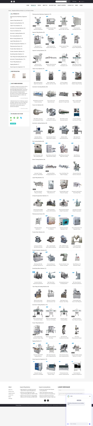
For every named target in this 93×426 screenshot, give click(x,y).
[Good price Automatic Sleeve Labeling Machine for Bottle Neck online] (38, 130)
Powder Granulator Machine (16, 51)
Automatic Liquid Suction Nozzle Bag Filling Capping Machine (77, 193)
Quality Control (62, 5)
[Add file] (68, 424)
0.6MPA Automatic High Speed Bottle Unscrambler (51, 29)
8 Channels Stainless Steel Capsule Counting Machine (47, 390)
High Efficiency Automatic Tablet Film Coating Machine (64, 156)
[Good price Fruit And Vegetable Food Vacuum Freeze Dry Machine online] (76, 112)
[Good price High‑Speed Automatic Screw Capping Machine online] (51, 348)
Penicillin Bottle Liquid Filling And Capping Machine (64, 193)
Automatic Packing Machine (16, 59)
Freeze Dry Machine (14, 30)
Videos (39, 5)
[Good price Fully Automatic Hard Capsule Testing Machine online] (64, 366)
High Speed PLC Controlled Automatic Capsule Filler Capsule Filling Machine (28, 390)
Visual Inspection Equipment (16, 67)
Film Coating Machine (15, 36)
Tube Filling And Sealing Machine (17, 56)
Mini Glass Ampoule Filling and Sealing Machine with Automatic (38, 193)
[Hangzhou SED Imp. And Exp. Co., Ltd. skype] (21, 118)
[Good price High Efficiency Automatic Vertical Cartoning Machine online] (38, 93)
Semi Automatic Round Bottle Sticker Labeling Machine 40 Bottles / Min (51, 138)
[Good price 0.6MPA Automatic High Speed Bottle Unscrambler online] (51, 21)
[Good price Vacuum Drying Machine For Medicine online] (51, 221)
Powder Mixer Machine (15, 48)
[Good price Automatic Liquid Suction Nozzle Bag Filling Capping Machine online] (76, 184)
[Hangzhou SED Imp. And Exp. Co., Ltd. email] (11, 118)
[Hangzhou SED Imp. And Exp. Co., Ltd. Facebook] (11, 1)
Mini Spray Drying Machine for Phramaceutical (38, 229)
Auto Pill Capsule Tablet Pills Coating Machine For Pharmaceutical (38, 156)
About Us (45, 5)
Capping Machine (14, 64)
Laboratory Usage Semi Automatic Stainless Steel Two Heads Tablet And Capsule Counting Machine (47, 396)
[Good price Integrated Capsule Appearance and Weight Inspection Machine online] (38, 366)
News (76, 5)
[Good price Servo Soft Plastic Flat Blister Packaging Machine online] (64, 166)
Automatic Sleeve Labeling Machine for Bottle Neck (38, 138)
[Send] (90, 424)
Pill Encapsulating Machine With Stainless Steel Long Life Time (51, 211)
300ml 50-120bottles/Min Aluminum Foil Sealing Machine (51, 320)
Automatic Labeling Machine (16, 33)
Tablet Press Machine (15, 25)
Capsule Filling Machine (15, 20)
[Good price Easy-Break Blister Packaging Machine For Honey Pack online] (51, 166)
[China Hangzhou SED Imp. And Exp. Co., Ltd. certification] (14, 76)
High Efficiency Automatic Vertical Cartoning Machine (38, 102)
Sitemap (10, 398)
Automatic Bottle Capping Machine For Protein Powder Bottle (77, 356)
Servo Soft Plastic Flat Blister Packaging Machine (64, 174)
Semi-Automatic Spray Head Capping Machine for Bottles (64, 356)
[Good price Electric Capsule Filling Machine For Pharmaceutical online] (64, 39)
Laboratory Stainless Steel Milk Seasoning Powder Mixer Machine (38, 247)
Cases (81, 5)
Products (33, 5)
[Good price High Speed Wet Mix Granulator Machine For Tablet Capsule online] (38, 257)
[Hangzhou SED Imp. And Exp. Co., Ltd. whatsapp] (15, 118)
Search (68, 1)
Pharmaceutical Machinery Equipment (18, 16)
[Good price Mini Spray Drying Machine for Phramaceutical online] (38, 221)
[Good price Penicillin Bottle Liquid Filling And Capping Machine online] (64, 184)
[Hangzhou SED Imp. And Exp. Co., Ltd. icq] (11, 120)
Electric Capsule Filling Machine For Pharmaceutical (63, 47)
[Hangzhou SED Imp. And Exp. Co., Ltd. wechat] (18, 118)
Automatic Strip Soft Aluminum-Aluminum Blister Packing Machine (77, 174)
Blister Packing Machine (15, 38)
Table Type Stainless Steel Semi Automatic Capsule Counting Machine (47, 393)
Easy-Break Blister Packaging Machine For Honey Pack (51, 174)
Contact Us (70, 5)
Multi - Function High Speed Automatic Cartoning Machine (77, 102)
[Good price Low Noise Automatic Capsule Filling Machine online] (76, 39)
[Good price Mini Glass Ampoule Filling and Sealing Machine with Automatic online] (38, 184)
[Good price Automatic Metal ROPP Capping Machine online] (38, 348)
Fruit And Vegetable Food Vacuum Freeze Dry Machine (77, 120)
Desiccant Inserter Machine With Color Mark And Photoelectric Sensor (64, 29)
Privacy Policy (18, 405)
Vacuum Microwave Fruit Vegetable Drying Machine (77, 229)
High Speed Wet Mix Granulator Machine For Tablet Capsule (38, 265)
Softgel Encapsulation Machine (17, 43)
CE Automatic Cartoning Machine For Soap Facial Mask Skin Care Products (64, 102)
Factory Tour (52, 5)
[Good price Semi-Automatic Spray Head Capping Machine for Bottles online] (64, 348)
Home (28, 5)
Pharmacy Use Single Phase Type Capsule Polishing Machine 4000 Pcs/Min (29, 393)
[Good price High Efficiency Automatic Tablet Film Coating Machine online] (64, 148)
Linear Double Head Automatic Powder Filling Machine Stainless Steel (38, 338)
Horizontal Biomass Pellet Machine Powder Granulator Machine (51, 265)
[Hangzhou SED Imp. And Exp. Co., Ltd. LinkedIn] (14, 1)
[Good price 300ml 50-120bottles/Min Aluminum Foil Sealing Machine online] (51, 311)
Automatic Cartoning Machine (16, 28)
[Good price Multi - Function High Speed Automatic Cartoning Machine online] (76, 93)
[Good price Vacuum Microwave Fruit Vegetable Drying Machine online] (76, 221)
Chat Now (74, 1)
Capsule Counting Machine (16, 23)
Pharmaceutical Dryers (15, 46)
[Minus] (90, 396)
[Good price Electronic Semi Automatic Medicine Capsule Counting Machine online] (38, 57)
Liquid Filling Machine (14, 41)
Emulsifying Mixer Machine (16, 54)
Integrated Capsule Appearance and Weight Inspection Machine (38, 374)
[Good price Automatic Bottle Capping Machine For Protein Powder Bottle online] (76, 348)
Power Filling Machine (15, 61)
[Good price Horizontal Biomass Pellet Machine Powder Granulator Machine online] (51, 257)
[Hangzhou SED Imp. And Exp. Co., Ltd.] (16, 6)
